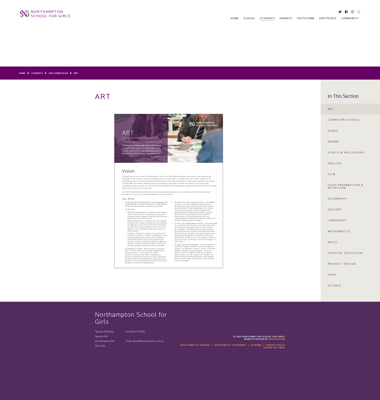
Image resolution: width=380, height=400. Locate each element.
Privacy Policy (275, 345)
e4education (277, 339)
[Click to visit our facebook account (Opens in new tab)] (346, 12)
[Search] (359, 12)
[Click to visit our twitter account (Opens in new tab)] (340, 12)
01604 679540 (137, 331)
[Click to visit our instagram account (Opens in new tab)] (352, 12)
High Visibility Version (195, 345)
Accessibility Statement (230, 345)
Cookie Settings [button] (274, 347)
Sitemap (256, 345)
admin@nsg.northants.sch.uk (147, 341)
